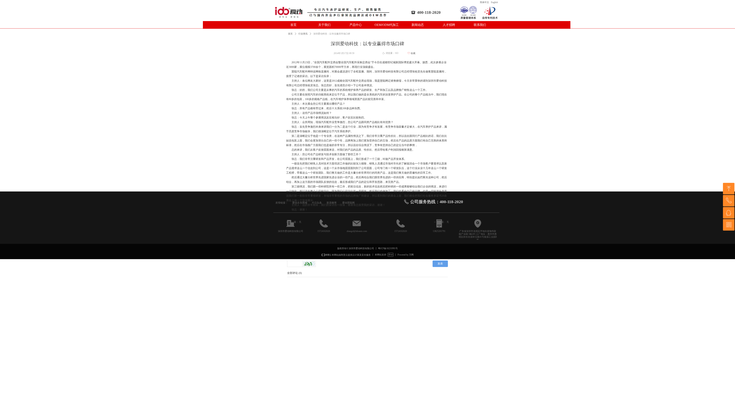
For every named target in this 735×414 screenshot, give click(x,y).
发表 (440, 263)
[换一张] (309, 263)
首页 (290, 33)
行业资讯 (303, 33)
